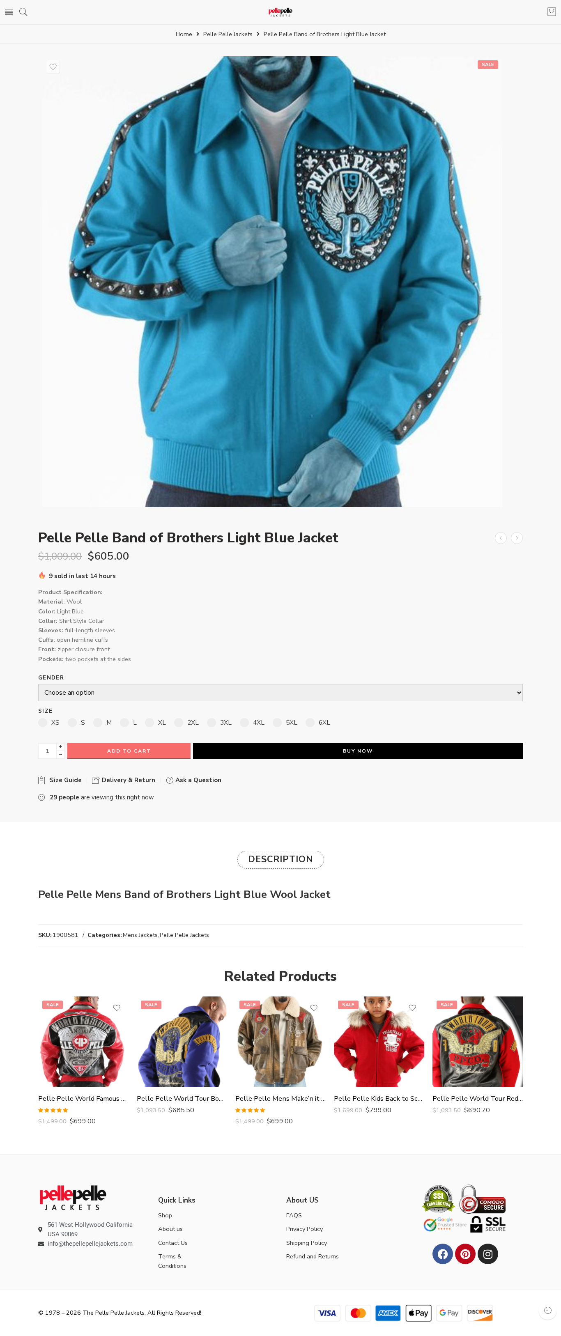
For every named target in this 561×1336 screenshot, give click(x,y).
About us (170, 1229)
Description (280, 859)
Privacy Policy (304, 1229)
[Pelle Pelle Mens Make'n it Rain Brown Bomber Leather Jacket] (280, 1041)
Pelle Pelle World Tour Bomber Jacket (182, 1098)
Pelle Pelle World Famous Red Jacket (83, 1098)
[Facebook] (442, 1254)
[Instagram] (488, 1254)
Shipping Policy (306, 1243)
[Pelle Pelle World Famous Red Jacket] (83, 1041)
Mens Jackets (140, 935)
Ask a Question (197, 780)
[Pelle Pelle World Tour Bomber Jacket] (182, 1041)
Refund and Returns (312, 1256)
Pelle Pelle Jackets (228, 34)
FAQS (294, 1215)
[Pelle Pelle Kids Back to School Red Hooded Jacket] (379, 1041)
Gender (51, 678)
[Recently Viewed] (547, 1310)
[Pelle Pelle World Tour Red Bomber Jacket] (477, 1041)
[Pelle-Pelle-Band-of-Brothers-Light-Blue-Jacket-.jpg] (272, 281)
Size (45, 711)
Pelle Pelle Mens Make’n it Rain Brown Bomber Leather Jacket (280, 1098)
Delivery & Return (127, 780)
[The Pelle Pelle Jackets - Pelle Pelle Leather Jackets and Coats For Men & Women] (280, 12)
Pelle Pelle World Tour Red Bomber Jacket (477, 1098)
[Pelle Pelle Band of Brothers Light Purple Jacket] (517, 538)
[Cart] (552, 12)
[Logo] (73, 1197)
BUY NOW (358, 751)
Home (184, 34)
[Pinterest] (465, 1254)
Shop (165, 1215)
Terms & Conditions (172, 1261)
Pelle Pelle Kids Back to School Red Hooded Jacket (379, 1098)
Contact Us (173, 1243)
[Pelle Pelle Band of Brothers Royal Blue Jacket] (501, 538)
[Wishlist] (53, 66)
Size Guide (64, 780)
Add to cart (129, 751)
